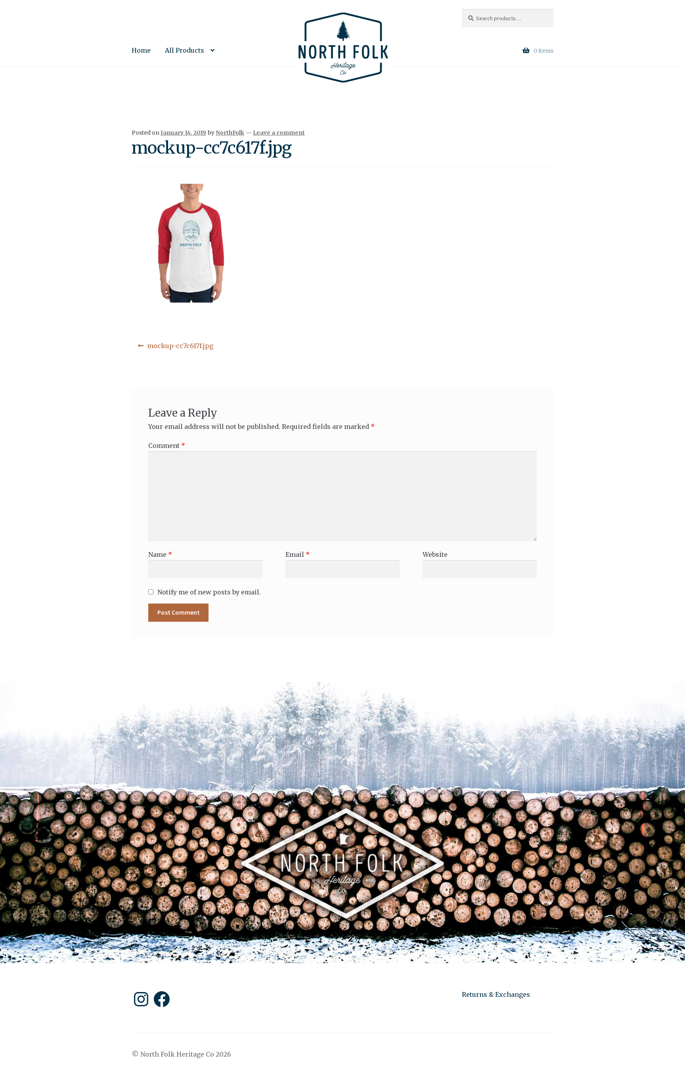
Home (141, 50)
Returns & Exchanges (496, 994)
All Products (184, 50)
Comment (166, 445)
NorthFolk (230, 132)
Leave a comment (279, 132)
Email (297, 554)
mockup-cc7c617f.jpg (180, 348)
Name (160, 554)
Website (435, 554)
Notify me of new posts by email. (209, 592)
